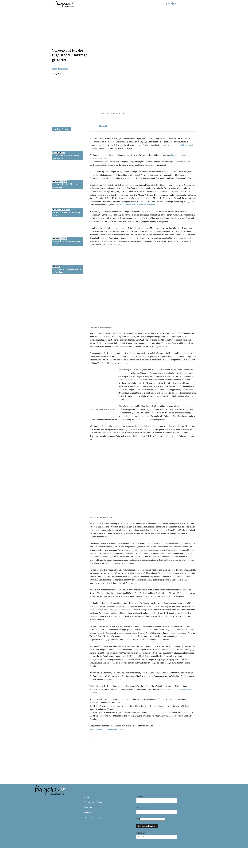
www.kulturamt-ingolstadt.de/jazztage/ (105, 729)
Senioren (56, 267)
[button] (175, 4)
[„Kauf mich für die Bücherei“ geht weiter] (61, 147)
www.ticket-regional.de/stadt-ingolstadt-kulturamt (135, 205)
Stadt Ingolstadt (63, 69)
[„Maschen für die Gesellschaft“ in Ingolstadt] (61, 261)
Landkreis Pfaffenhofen (61, 210)
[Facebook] (118, 125)
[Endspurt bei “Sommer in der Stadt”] (61, 233)
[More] (136, 125)
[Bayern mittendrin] (64, 3)
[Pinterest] (52, 799)
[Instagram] (45, 799)
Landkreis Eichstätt (59, 181)
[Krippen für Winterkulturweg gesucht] (61, 204)
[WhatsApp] (124, 125)
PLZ (138, 819)
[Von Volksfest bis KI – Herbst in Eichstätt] (61, 176)
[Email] (130, 125)
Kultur (54, 69)
